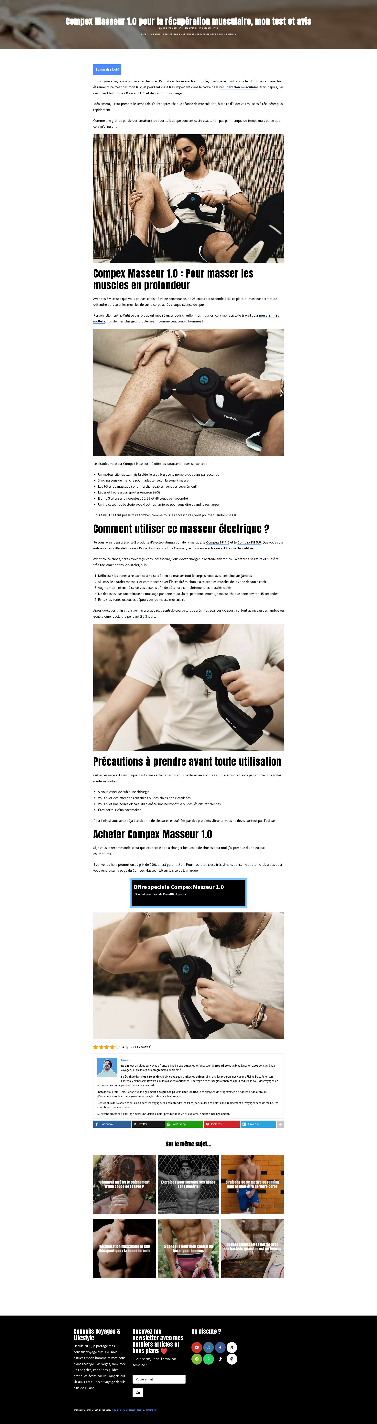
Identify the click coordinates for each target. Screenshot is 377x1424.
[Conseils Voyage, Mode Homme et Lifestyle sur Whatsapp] (208, 1359)
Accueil (145, 34)
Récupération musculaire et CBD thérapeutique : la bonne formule (124, 1248)
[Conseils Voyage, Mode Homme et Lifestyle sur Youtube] (196, 1347)
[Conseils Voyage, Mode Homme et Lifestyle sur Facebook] (220, 1347)
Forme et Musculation (166, 34)
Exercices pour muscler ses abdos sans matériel (188, 1184)
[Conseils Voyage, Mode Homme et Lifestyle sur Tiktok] (220, 1359)
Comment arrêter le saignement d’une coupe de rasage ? (124, 1184)
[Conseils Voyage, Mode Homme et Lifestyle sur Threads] (232, 1359)
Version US (151, 1410)
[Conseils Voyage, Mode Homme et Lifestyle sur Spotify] (196, 1359)
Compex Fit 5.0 (249, 542)
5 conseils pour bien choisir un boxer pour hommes (188, 1248)
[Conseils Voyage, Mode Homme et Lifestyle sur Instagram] (208, 1347)
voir (115, 69)
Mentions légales (135, 1410)
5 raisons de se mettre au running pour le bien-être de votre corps (252, 1184)
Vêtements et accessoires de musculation (208, 34)
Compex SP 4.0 (217, 542)
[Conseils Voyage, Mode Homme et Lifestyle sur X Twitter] (232, 1347)
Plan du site (118, 1410)
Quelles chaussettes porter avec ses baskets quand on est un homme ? (252, 1249)
